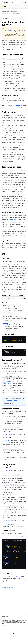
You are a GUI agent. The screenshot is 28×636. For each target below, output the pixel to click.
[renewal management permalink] (24, 212)
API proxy (23, 477)
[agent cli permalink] (10, 241)
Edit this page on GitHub (8, 587)
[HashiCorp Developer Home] (8, 2)
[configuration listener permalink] (25, 465)
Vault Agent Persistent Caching (15, 105)
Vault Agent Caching (13, 576)
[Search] (22, 2)
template (9, 400)
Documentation (13, 11)
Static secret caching (9, 30)
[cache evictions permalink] (18, 112)
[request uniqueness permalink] (22, 167)
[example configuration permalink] (20, 531)
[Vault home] (4, 6)
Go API (14, 219)
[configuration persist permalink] (20, 409)
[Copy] (25, 338)
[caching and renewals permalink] (24, 55)
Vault (8, 11)
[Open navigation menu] (25, 2)
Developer (4, 11)
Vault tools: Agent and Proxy (7, 13)
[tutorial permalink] (10, 573)
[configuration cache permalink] (23, 360)
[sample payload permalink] (15, 334)
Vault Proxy (16, 35)
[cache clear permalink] (12, 259)
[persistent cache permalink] (19, 96)
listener (15, 400)
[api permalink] (6, 254)
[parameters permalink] (9, 302)
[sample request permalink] (15, 346)
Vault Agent (16, 13)
